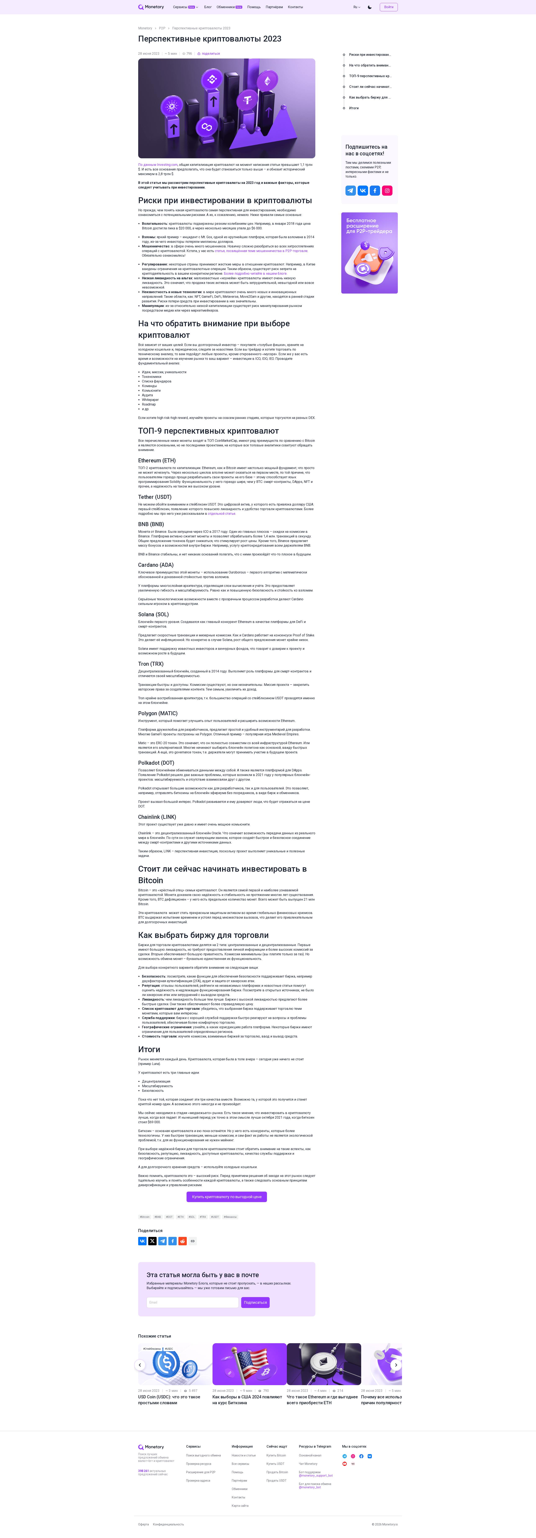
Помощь (237, 1472)
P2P (162, 28)
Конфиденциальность (168, 1524)
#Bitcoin (144, 1217)
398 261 (143, 1471)
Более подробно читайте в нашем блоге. (255, 274)
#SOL (192, 1217)
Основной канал (310, 1455)
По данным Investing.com (158, 165)
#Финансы (230, 1217)
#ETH (181, 1217)
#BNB (158, 1217)
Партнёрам (239, 1480)
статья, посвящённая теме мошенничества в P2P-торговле (261, 251)
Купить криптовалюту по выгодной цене (227, 1197)
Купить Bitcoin (276, 1455)
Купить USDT (276, 1463)
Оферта (143, 1524)
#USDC (169, 1348)
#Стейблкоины (152, 1348)
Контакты (238, 1497)
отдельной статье (221, 514)
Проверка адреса (198, 1480)
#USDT (215, 1217)
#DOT (169, 1217)
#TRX (203, 1217)
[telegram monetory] (344, 1456)
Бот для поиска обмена (315, 1485)
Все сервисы (240, 1463)
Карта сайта (240, 1505)
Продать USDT (277, 1480)
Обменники (239, 1489)
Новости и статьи (244, 1455)
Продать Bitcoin (277, 1472)
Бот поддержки (316, 1473)
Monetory (145, 28)
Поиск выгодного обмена (203, 1455)
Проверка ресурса (198, 1463)
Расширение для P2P (200, 1472)
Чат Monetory (308, 1463)
